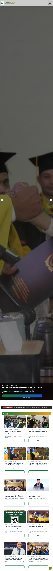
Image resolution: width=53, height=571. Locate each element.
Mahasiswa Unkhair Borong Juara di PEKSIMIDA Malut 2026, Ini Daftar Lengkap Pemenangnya (13, 559)
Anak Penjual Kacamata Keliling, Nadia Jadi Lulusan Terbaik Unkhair (38, 432)
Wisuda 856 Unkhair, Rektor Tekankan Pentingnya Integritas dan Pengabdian (38, 464)
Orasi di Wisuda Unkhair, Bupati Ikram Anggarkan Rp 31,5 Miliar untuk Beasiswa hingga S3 (14, 464)
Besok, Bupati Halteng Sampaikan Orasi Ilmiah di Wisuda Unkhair (38, 495)
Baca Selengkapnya (23, 396)
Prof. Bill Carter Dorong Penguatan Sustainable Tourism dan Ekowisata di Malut (14, 495)
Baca (14, 440)
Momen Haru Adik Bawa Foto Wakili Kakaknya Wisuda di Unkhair (13, 432)
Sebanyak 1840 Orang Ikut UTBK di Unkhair (24, 407)
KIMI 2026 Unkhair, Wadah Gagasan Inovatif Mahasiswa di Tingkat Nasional (14, 527)
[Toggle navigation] (50, 3)
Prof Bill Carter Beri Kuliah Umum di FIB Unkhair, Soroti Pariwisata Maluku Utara (38, 559)
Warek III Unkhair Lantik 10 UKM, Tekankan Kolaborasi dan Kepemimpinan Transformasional (38, 527)
